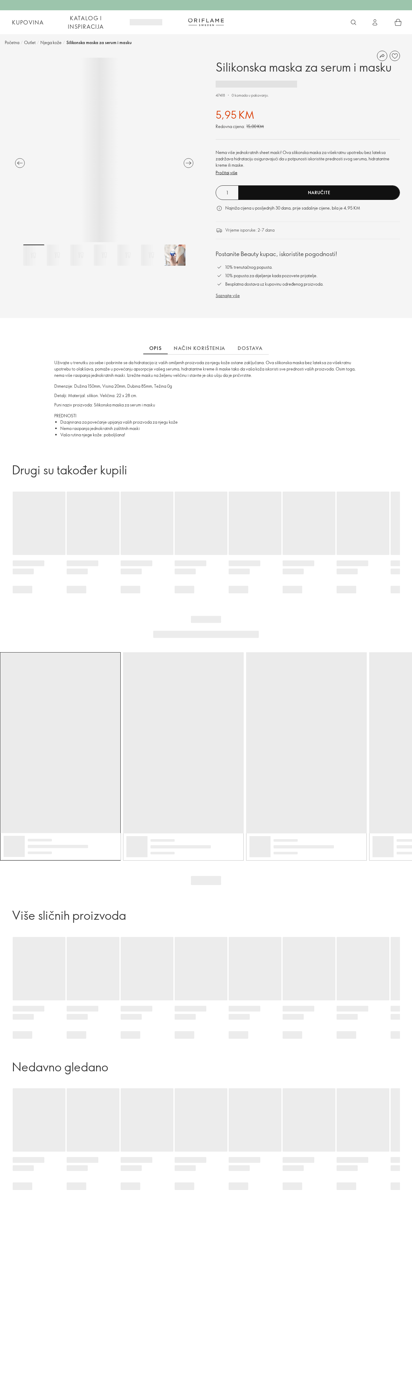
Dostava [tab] (250, 348)
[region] (104, 150)
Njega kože (51, 42)
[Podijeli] (382, 56)
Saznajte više (228, 295)
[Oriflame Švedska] (206, 22)
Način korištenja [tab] (200, 348)
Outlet (30, 42)
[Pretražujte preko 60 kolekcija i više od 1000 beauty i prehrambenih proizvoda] (353, 22)
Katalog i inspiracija (86, 22)
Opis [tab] (155, 348)
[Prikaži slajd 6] (151, 255)
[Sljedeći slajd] (188, 163)
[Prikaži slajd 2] (57, 255)
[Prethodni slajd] (20, 163)
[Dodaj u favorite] (395, 56)
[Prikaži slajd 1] (33, 255)
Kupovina (28, 22)
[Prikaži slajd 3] (80, 255)
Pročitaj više (226, 172)
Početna (12, 42)
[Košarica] (398, 22)
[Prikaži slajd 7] (174, 255)
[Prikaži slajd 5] (127, 255)
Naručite (319, 192)
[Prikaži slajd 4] (104, 255)
